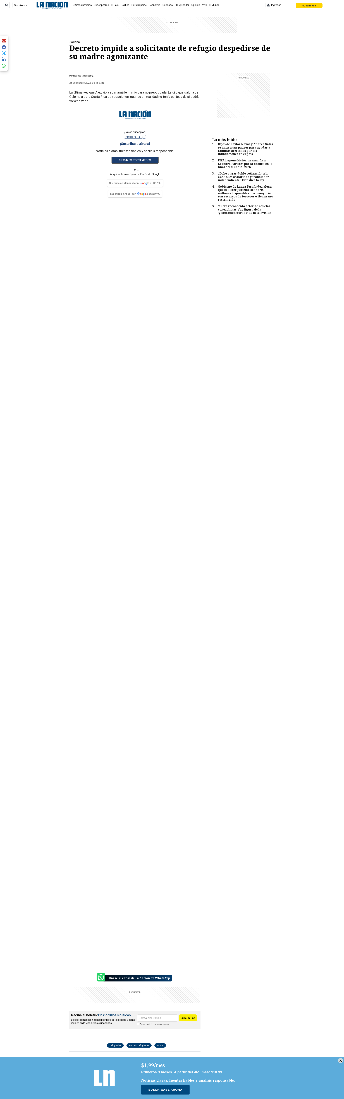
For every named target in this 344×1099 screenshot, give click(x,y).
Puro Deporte (139, 5)
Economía (154, 5)
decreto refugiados (139, 1045)
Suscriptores (101, 5)
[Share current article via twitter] (4, 53)
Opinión (195, 5)
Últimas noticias (82, 5)
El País (115, 5)
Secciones (20, 5)
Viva (204, 5)
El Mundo (214, 5)
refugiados (115, 1045)
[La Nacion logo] (52, 5)
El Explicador (182, 5)
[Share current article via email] (4, 41)
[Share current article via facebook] (4, 47)
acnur (160, 1045)
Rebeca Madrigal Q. (83, 75)
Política (125, 5)
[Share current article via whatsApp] (4, 65)
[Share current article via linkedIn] (4, 59)
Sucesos (168, 5)
